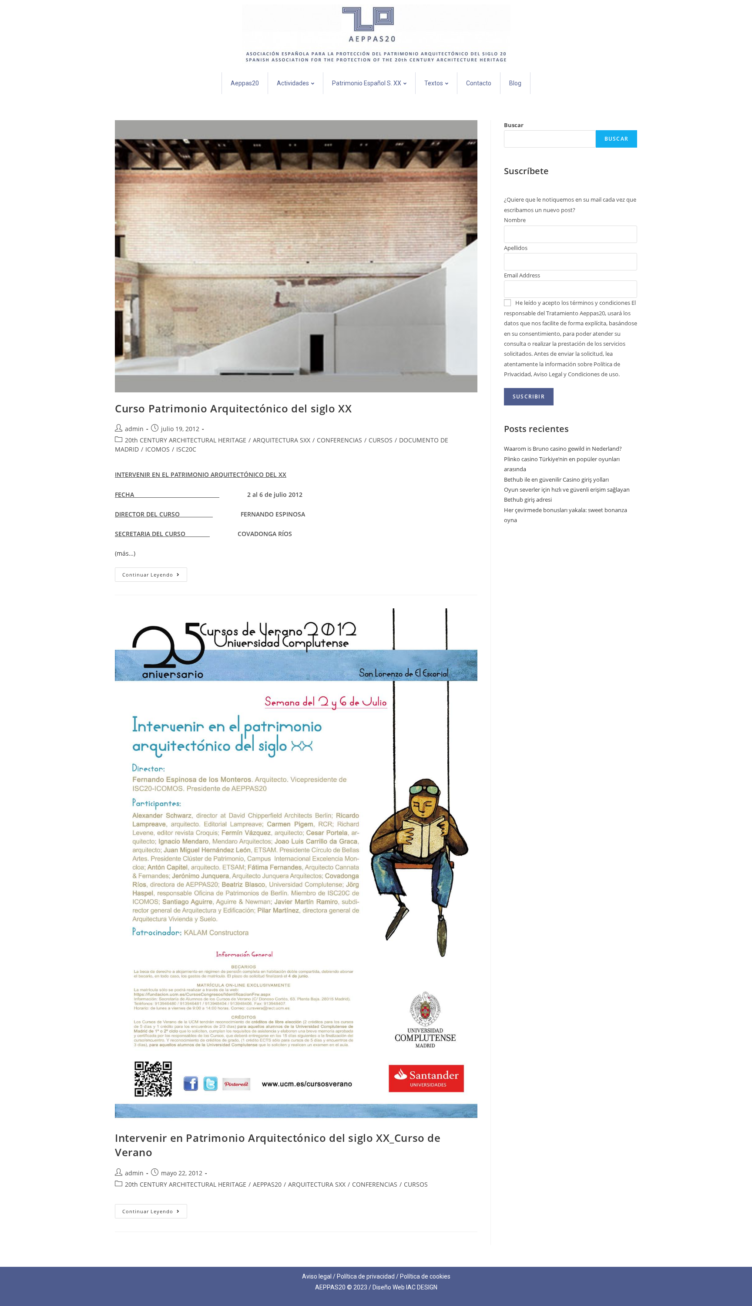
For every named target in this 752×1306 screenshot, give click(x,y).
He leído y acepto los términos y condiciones (572, 303)
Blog (515, 83)
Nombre (515, 220)
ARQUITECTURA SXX (281, 440)
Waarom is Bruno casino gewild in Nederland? (563, 448)
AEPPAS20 (267, 1184)
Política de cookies (425, 1276)
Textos (433, 83)
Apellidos (515, 248)
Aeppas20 (245, 83)
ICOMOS (157, 449)
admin (134, 429)
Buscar (514, 125)
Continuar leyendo (154, 572)
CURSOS (381, 440)
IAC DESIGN (421, 1287)
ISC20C (186, 449)
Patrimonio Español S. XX (366, 83)
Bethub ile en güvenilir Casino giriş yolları (556, 479)
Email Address (522, 275)
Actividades (293, 83)
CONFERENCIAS (339, 440)
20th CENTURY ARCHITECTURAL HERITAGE (185, 440)
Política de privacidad (366, 1276)
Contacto (478, 83)
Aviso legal (317, 1276)
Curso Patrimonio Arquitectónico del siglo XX (233, 408)
